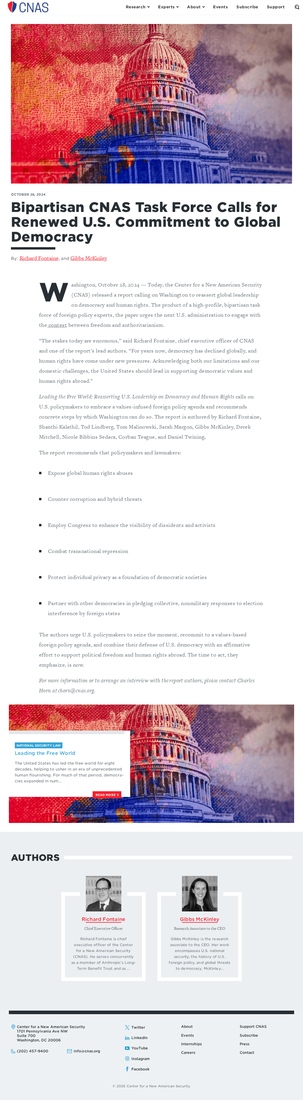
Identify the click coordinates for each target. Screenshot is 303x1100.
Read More (106, 795)
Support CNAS (253, 1026)
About (187, 1026)
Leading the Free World (45, 753)
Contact (247, 1052)
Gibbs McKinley (88, 258)
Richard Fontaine (39, 258)
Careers (188, 1052)
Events (187, 1035)
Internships (191, 1044)
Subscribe (249, 1035)
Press (244, 1044)
